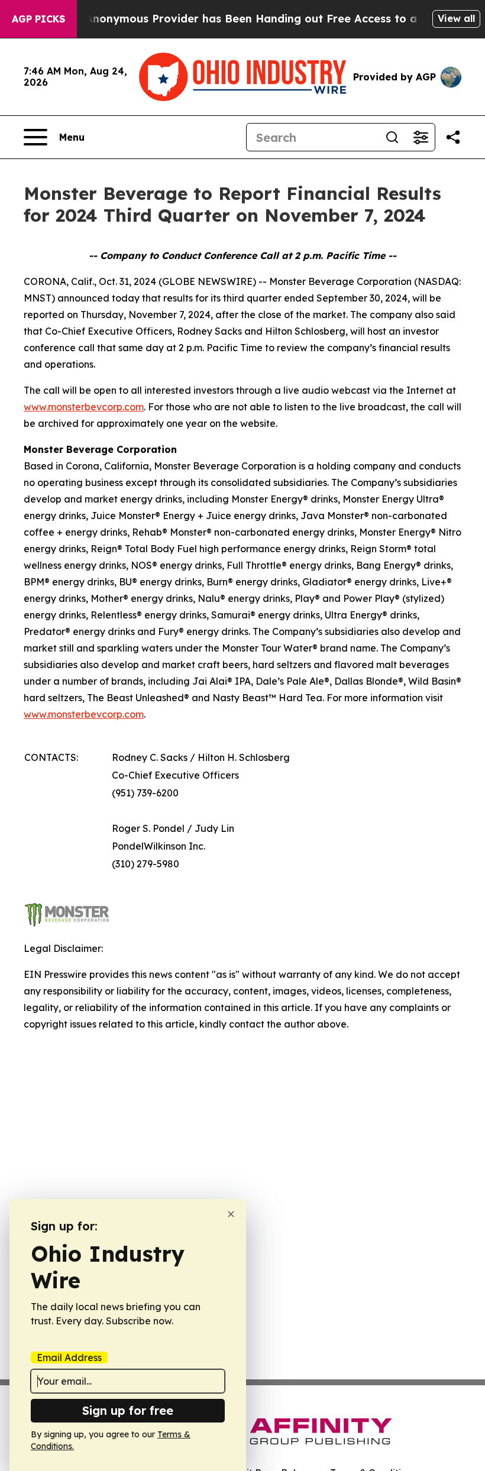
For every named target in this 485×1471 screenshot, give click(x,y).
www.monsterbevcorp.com (84, 407)
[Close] (231, 1214)
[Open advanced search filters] (420, 137)
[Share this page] (453, 137)
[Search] (392, 137)
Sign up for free (127, 1410)
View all (456, 18)
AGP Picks (38, 19)
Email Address (69, 1357)
